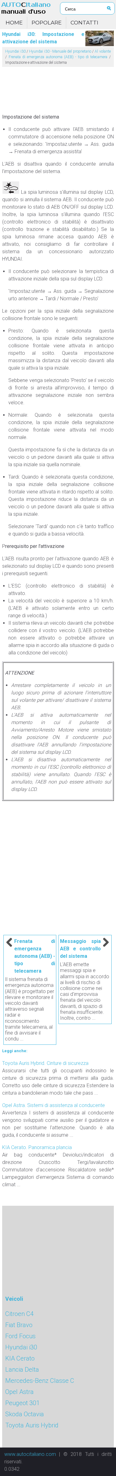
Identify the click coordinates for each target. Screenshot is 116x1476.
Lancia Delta (22, 1369)
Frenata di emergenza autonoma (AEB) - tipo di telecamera (58, 57)
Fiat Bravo (18, 1325)
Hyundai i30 (15, 51)
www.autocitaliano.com (30, 1454)
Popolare (47, 23)
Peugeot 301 (22, 1403)
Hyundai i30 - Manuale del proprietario (60, 51)
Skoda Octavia (24, 1414)
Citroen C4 (19, 1314)
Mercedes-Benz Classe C (39, 1380)
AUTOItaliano (26, 8)
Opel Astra (19, 1392)
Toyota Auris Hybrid (31, 1425)
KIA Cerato (20, 1358)
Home (14, 23)
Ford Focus (20, 1336)
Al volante (102, 51)
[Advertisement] (58, 87)
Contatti (84, 23)
